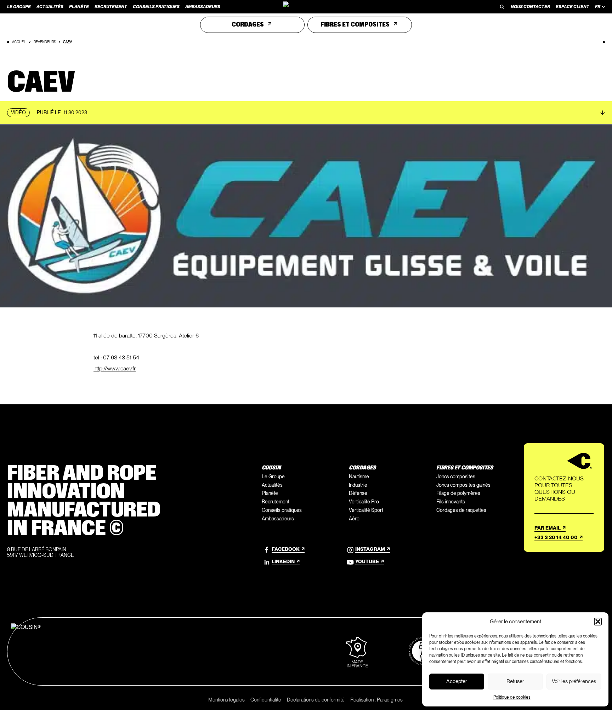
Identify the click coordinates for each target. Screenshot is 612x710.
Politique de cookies (512, 697)
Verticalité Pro (364, 501)
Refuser (515, 681)
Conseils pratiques (282, 510)
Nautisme (359, 476)
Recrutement (275, 501)
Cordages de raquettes (461, 510)
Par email (547, 528)
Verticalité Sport (366, 510)
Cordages (248, 25)
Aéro (354, 518)
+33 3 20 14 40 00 (556, 537)
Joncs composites (455, 476)
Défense (358, 493)
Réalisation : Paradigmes (376, 700)
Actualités (272, 485)
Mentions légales (226, 700)
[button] (597, 621)
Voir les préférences (574, 681)
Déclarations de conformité (316, 700)
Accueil (19, 42)
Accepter (456, 681)
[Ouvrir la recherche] (502, 7)
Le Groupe (273, 476)
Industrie (358, 485)
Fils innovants (450, 501)
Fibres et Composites (355, 25)
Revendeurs (45, 42)
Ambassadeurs (278, 518)
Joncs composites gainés (463, 485)
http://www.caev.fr (115, 368)
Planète (270, 493)
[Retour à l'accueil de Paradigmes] (306, 6)
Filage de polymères (458, 493)
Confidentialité (265, 700)
